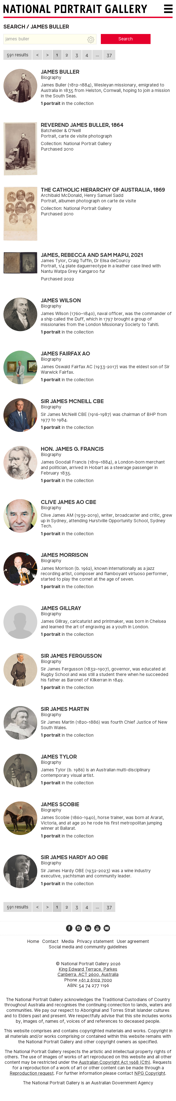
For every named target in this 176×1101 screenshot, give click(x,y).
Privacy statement (95, 941)
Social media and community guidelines (88, 947)
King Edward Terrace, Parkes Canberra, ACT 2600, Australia (88, 972)
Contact (50, 941)
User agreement (133, 941)
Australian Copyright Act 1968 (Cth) (114, 1062)
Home (33, 941)
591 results (17, 54)
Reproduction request (32, 1073)
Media (67, 941)
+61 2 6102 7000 (95, 980)
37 (109, 54)
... (97, 54)
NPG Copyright (149, 1073)
